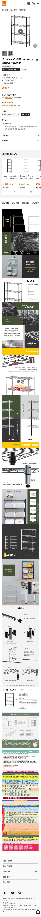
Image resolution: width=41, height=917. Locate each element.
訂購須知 (25, 203)
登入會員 (8, 98)
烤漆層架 (13, 10)
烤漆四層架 (23, 10)
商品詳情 (5, 203)
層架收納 (5, 10)
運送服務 (35, 203)
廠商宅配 (8, 123)
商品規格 (15, 203)
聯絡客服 (22, 910)
